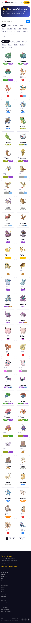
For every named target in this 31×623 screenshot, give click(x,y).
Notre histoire (4, 602)
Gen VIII (4, 47)
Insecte (4, 31)
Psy (3, 34)
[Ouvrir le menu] (2, 2)
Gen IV (4, 44)
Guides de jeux (4, 572)
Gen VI (15, 44)
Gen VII (21, 44)
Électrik (9, 28)
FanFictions (4, 591)
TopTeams (3, 594)
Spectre (20, 34)
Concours (3, 596)
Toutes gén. (5, 41)
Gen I (13, 41)
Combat (15, 25)
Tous (3, 25)
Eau (3, 28)
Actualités (3, 580)
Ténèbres (4, 37)
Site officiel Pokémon (6, 611)
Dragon (22, 25)
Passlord (3, 587)
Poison (24, 31)
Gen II (18, 41)
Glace (25, 28)
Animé (2, 578)
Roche (8, 34)
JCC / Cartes (4, 576)
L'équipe (3, 605)
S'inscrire (26, 2)
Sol (14, 34)
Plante (18, 31)
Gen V (9, 44)
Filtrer (27, 21)
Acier (9, 25)
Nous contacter (4, 607)
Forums (3, 589)
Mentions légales (5, 609)
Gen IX (10, 47)
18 (20, 538)
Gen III (23, 41)
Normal (11, 31)
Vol (11, 37)
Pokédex (3, 574)
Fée (15, 28)
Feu (20, 28)
